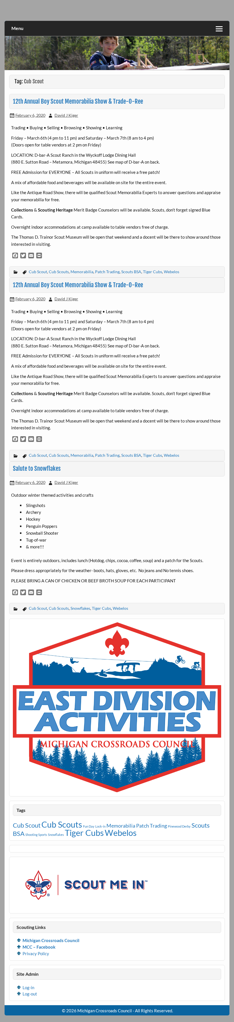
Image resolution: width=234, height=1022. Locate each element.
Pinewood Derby (179, 826)
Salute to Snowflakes (37, 468)
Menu (17, 28)
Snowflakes (80, 608)
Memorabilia (81, 271)
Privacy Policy (36, 953)
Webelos (171, 271)
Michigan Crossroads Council (51, 940)
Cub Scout (38, 271)
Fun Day (88, 826)
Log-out (30, 993)
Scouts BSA (131, 271)
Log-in (28, 987)
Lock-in (100, 826)
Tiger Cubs (152, 271)
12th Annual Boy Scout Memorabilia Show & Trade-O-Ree (78, 101)
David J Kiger (66, 115)
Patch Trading (107, 271)
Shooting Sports (36, 834)
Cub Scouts (59, 271)
